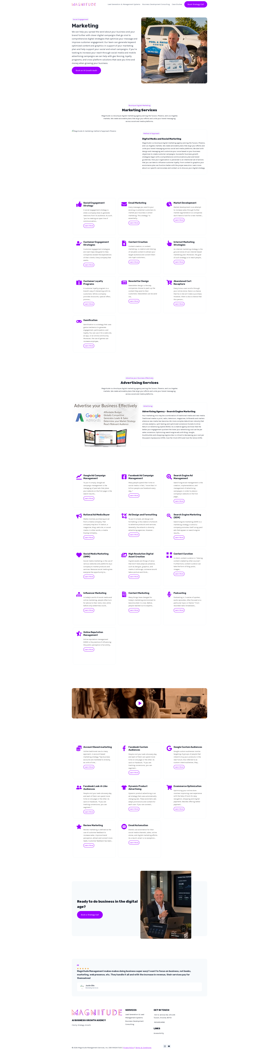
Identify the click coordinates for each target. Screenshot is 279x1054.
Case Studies (177, 4)
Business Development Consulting (156, 4)
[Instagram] (165, 1046)
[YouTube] (169, 1046)
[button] (139, 703)
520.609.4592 (159, 1022)
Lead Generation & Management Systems (124, 4)
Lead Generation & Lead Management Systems (134, 1016)
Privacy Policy (128, 1048)
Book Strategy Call (196, 4)
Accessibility (159, 1033)
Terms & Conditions (143, 1048)
